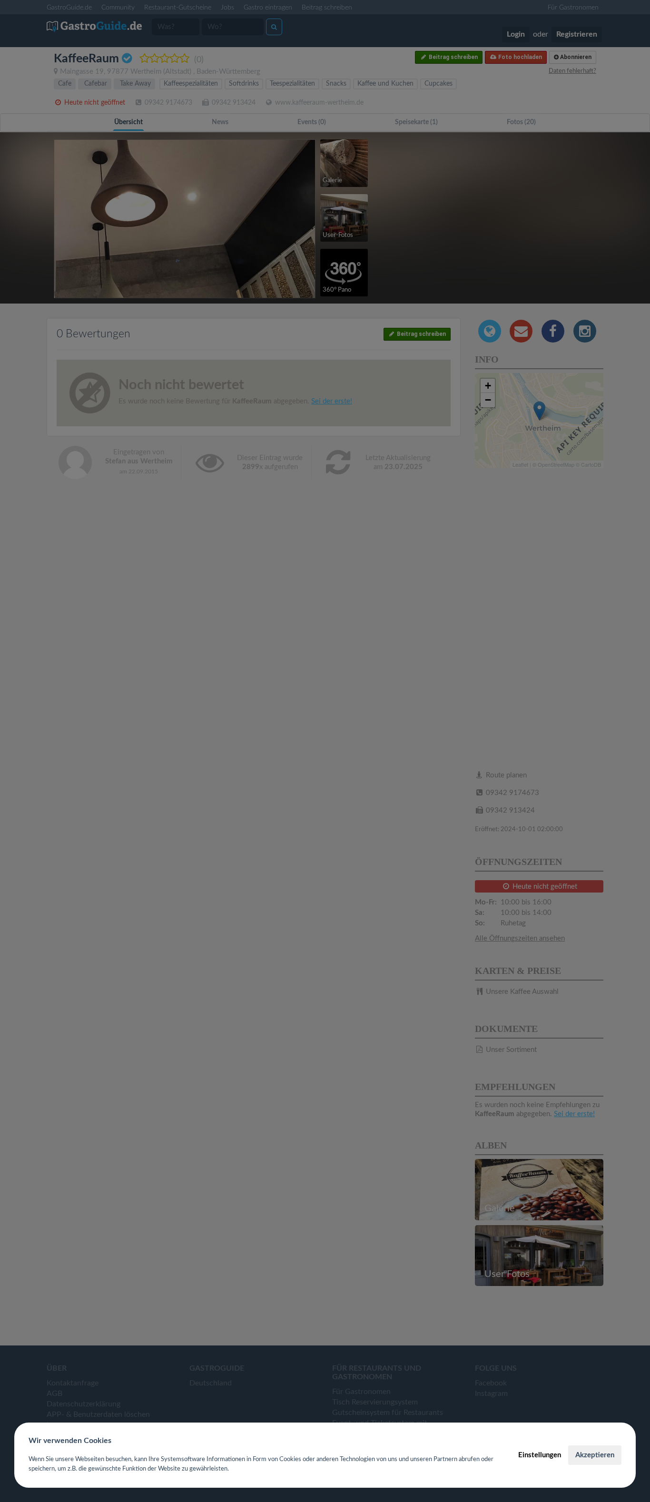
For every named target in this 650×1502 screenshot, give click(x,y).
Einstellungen (539, 1455)
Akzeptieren (594, 1455)
